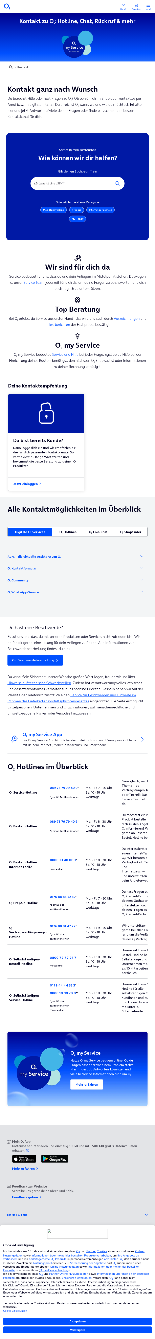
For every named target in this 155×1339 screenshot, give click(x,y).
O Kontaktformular (22, 568)
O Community (17, 580)
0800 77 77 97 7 (63, 957)
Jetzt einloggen (26, 484)
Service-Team (34, 282)
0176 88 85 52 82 (62, 896)
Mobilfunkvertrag (53, 210)
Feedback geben (25, 1197)
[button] (28, 1150)
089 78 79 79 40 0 (64, 787)
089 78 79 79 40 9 (64, 821)
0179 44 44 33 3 (62, 985)
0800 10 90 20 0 (63, 993)
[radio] (30, 532)
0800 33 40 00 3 (63, 860)
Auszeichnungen (127, 318)
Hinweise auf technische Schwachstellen (39, 682)
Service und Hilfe (65, 354)
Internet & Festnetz (100, 210)
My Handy (77, 218)
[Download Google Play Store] (54, 1159)
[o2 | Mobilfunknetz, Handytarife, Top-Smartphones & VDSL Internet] (11, 67)
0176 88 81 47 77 (62, 926)
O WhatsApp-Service (23, 592)
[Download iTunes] (24, 1159)
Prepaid (76, 210)
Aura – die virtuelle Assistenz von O (34, 556)
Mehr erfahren (86, 1084)
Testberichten (59, 324)
